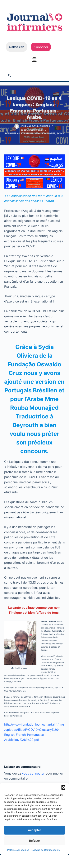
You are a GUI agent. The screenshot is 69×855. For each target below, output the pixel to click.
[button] (63, 787)
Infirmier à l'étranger (19, 133)
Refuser (34, 840)
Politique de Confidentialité (45, 849)
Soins (60, 133)
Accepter (34, 830)
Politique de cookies (18, 849)
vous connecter (33, 773)
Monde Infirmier (45, 133)
